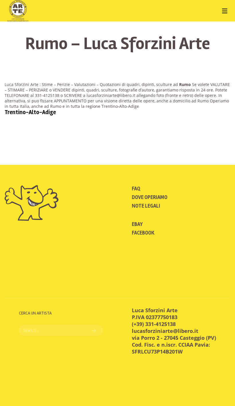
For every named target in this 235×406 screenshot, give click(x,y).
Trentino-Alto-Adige (30, 112)
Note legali (146, 206)
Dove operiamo (149, 197)
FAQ (136, 189)
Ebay (137, 224)
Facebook (143, 233)
